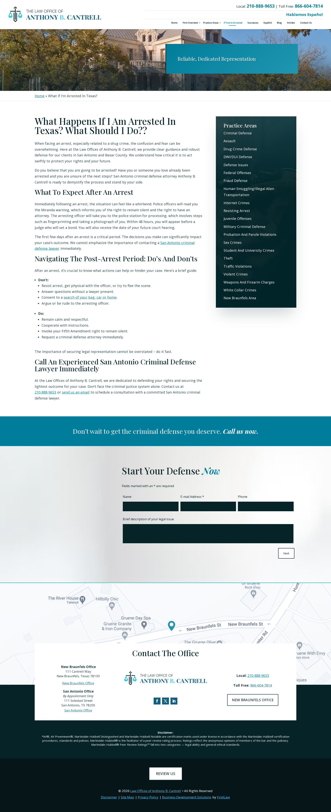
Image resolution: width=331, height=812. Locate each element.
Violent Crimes (236, 274)
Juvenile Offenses (238, 218)
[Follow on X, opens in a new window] (165, 701)
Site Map (127, 797)
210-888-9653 (261, 6)
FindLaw (223, 797)
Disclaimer (109, 797)
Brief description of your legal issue (148, 519)
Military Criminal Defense (244, 226)
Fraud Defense (235, 180)
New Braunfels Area (240, 298)
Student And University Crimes (249, 250)
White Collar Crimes (240, 290)
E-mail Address (192, 497)
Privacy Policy (148, 797)
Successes (252, 22)
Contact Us (306, 22)
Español (268, 22)
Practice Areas (211, 22)
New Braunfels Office (78, 683)
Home (174, 22)
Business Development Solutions (186, 797)
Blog (279, 22)
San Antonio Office (78, 710)
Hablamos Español (304, 14)
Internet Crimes (237, 203)
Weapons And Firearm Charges (249, 282)
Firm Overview (190, 22)
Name (127, 497)
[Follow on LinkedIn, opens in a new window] (173, 701)
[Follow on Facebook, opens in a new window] (157, 701)
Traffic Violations (238, 266)
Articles (291, 22)
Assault (230, 141)
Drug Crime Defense (240, 149)
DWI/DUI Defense (238, 157)
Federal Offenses (237, 172)
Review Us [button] (165, 773)
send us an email (75, 392)
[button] (327, 784)
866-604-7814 (309, 6)
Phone (242, 497)
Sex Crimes (233, 242)
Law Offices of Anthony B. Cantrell (155, 791)
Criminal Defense (238, 133)
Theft (228, 258)
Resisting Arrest (237, 210)
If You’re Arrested (233, 22)
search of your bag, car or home (90, 297)
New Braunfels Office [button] (253, 700)
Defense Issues (236, 165)
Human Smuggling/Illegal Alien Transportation (249, 191)
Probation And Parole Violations (250, 234)
